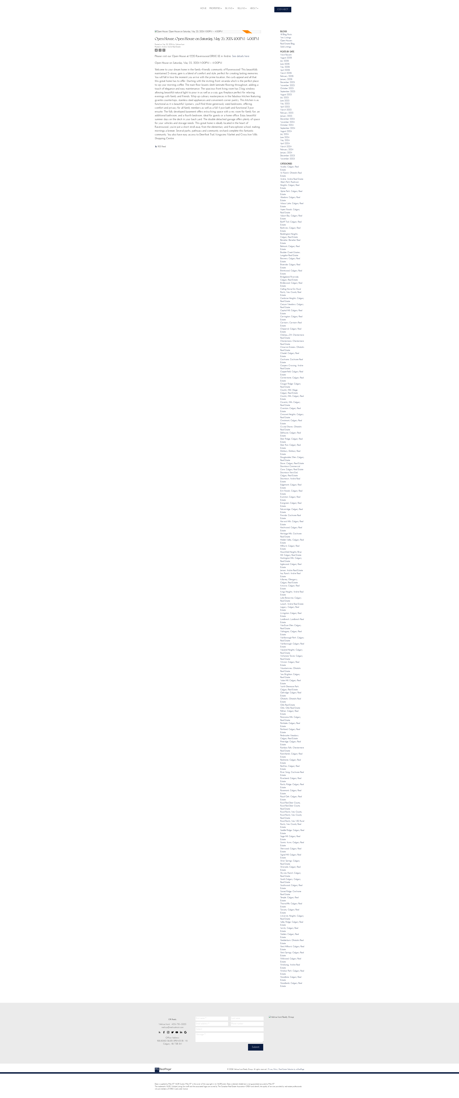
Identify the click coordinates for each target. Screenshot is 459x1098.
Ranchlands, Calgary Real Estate (291, 755)
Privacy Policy (273, 1069)
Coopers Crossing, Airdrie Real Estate (291, 367)
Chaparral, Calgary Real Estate (290, 330)
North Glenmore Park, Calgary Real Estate (289, 688)
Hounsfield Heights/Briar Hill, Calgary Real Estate (291, 554)
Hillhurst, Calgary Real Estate (289, 548)
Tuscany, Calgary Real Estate (289, 911)
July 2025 (284, 97)
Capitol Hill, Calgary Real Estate (291, 312)
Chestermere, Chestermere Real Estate (292, 343)
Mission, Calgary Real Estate (289, 664)
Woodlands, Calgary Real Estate (291, 985)
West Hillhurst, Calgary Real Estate (292, 948)
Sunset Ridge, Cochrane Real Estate (290, 893)
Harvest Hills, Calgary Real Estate (291, 523)
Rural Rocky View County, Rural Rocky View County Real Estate (291, 815)
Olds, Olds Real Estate (290, 708)
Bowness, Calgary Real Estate (290, 260)
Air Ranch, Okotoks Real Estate (291, 174)
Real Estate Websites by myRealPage (291, 1069)
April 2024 (285, 143)
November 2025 (287, 85)
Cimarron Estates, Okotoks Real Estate (292, 349)
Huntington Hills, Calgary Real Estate (291, 560)
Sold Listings (285, 47)
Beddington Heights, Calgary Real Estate (289, 236)
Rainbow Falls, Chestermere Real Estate (292, 749)
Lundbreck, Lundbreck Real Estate (292, 621)
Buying (228, 8)
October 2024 (287, 125)
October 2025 (287, 88)
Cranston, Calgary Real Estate (290, 410)
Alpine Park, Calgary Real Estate (291, 193)
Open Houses (286, 40)
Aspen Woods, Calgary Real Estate (290, 211)
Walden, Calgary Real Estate (289, 936)
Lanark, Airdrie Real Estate (291, 604)
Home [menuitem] (203, 8)
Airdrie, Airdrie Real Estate (171, 47)
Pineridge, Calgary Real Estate (290, 743)
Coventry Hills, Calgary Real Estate (290, 404)
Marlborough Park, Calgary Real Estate (292, 639)
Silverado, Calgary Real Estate (290, 869)
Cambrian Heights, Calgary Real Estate (292, 300)
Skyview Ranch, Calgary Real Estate (290, 875)
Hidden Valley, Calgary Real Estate (292, 541)
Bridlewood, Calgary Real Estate (291, 285)
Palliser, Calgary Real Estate (289, 713)
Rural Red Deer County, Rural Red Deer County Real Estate (290, 806)
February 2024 (286, 149)
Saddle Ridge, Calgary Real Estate (292, 832)
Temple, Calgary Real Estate (289, 899)
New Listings (285, 37)
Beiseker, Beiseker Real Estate (290, 242)
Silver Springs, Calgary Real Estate (290, 862)
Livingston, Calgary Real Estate (290, 615)
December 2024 (287, 119)
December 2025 (287, 82)
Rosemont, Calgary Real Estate (290, 792)
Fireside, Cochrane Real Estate (290, 517)
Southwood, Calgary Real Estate (291, 887)
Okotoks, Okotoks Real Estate (290, 700)
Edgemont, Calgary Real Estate (290, 486)
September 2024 (287, 128)
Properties (214, 8)
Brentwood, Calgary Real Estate (291, 272)
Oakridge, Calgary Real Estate (290, 694)
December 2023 (287, 155)
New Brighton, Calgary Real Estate (290, 676)
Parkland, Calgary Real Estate (290, 731)
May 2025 (285, 103)
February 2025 (286, 113)
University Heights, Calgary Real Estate (292, 918)
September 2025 (287, 91)
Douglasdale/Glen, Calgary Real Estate (292, 459)
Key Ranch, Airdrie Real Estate (290, 575)
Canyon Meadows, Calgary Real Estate (292, 306)
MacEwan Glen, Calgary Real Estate (290, 627)
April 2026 (285, 70)
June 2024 (284, 137)
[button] (282, 9)
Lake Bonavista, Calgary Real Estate (291, 599)
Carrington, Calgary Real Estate (291, 318)
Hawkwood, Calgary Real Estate (291, 529)
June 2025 (284, 100)
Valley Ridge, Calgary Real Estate (291, 924)
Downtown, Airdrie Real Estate (290, 480)
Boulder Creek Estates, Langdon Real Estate (290, 254)
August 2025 (286, 94)
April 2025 (285, 106)
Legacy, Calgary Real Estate (289, 609)
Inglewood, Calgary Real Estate (290, 566)
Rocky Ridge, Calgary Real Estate (292, 786)
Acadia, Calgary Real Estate (289, 168)
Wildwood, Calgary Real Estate (290, 960)
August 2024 (286, 131)
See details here (240, 56)
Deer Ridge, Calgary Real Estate (291, 440)
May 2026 (285, 67)
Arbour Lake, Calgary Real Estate (291, 205)
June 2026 (285, 64)
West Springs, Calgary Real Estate (292, 954)
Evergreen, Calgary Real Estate (290, 505)
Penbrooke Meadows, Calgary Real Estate (289, 737)
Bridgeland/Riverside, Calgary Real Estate (289, 278)
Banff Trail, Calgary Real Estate (291, 223)
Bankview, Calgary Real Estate (290, 230)
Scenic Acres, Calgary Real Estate (292, 844)
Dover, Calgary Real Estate (292, 463)
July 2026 (284, 61)
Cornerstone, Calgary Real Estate (292, 379)
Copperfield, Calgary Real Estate (291, 373)
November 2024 (287, 122)
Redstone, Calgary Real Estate (290, 761)
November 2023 (287, 158)
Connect (282, 9)
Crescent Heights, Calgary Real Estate (292, 416)
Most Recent (286, 55)
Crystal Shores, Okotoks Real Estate (291, 428)
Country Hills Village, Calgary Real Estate (289, 392)
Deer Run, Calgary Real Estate (290, 447)
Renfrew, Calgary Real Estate (290, 768)
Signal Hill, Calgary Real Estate (290, 856)
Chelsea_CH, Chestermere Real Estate (292, 337)
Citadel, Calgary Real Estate (289, 355)
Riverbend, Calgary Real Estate (290, 780)
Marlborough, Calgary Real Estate (292, 645)
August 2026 (286, 57)
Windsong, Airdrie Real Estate (290, 966)
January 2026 (286, 79)
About (253, 8)
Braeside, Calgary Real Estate (290, 266)
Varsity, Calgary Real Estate (289, 930)
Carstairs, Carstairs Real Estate (291, 324)
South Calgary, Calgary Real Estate (290, 881)
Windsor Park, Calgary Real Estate (292, 972)
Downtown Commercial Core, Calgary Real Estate (291, 468)
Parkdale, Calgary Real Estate (290, 725)
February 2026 (286, 76)
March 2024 (286, 146)
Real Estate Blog (287, 43)
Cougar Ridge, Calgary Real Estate (290, 385)
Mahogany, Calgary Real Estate (291, 633)
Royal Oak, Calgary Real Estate (291, 798)
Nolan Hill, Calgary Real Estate (290, 682)
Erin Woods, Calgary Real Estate (291, 492)
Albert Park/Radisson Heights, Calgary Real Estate (289, 185)
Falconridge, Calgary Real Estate (291, 511)
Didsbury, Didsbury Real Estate (290, 453)
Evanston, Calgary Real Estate (290, 499)
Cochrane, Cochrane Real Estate (291, 361)
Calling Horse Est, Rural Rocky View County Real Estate (290, 292)
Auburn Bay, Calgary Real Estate (291, 217)
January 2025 (286, 116)
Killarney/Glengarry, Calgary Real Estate (289, 581)
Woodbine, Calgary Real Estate (290, 979)
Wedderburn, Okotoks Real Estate (292, 942)
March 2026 (286, 73)
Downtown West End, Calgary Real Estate (289, 474)
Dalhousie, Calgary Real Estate (290, 434)
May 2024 (285, 140)
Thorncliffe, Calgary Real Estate (291, 905)
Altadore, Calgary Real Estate (290, 199)
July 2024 (284, 134)
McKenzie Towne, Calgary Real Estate (291, 658)
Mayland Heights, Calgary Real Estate (291, 651)
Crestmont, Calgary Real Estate (291, 422)
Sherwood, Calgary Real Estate (290, 850)
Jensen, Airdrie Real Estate (291, 570)
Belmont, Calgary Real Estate (290, 248)
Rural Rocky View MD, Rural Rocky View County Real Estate (292, 824)
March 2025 (286, 109)
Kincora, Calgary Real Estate (290, 587)
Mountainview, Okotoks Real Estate (290, 670)
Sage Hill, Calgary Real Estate (290, 838)
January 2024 (286, 152)
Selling (241, 8)
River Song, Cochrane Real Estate (292, 774)
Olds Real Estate (287, 705)
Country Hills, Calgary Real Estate (292, 398)
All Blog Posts (286, 34)
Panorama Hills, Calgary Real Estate (290, 719)
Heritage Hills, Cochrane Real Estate (291, 535)
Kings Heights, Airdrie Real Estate (291, 593)
